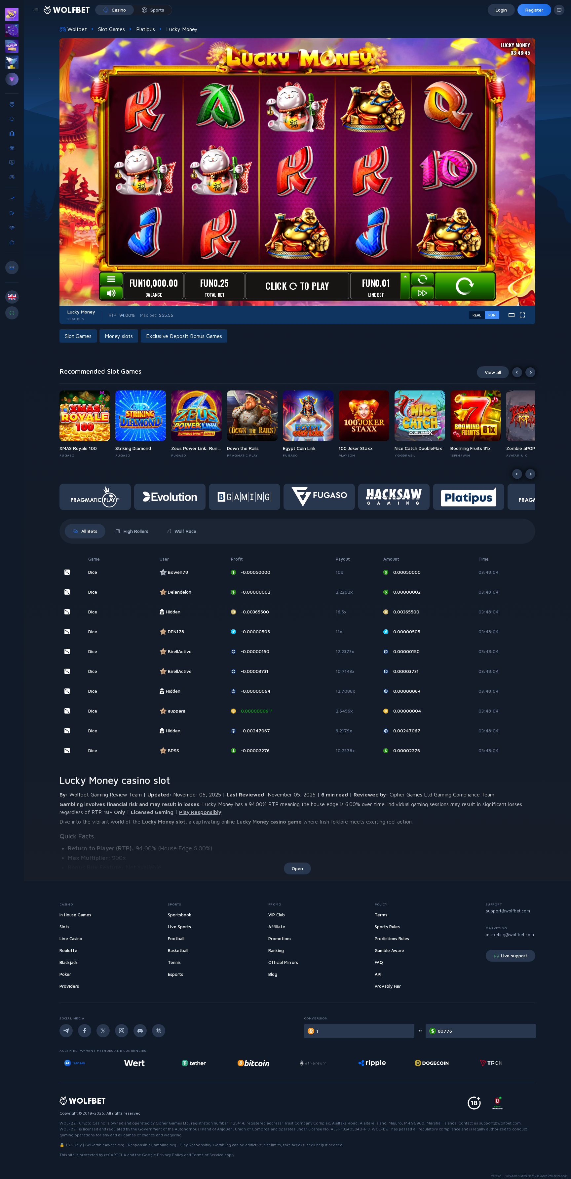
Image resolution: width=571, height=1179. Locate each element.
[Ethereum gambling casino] (208, 1063)
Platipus (145, 29)
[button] (87, 424)
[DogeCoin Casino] (327, 1063)
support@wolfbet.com (508, 910)
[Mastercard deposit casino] (445, 1063)
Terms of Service (207, 1154)
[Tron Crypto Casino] (386, 1063)
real (477, 315)
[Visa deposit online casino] (505, 1063)
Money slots (119, 336)
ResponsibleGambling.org (152, 1144)
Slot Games (111, 29)
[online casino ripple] (267, 1063)
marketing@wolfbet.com (510, 934)
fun (492, 315)
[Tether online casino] (89, 1063)
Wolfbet (77, 29)
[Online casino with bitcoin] (149, 1063)
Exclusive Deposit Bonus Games (184, 336)
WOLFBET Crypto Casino (82, 1123)
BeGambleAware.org (104, 1144)
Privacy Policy (170, 1154)
